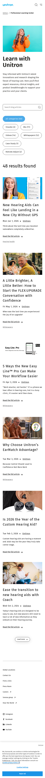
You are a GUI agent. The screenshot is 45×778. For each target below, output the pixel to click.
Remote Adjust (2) (14, 152)
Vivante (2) (10, 127)
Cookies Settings (22, 767)
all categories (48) (14, 119)
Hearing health (9, 242)
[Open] (41, 5)
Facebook (9, 719)
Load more (21, 639)
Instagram (9, 714)
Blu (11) (26, 127)
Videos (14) (11, 135)
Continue (40, 745)
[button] (39, 107)
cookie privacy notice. (10, 763)
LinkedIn (9, 724)
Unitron (27, 221)
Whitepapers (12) (31, 135)
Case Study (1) (12, 143)
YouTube (9, 730)
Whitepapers (8, 327)
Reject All (22, 774)
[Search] (36, 4)
